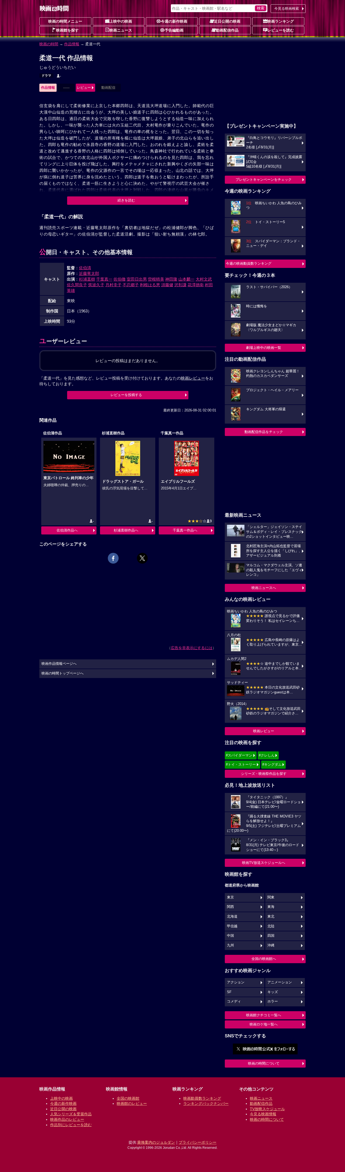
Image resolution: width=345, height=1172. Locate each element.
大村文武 (204, 279)
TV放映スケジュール (267, 1109)
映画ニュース (120, 30)
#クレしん (267, 755)
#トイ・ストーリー (241, 764)
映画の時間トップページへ (63, 673)
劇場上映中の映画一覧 (263, 348)
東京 (230, 897)
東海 (270, 907)
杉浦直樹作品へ (126, 530)
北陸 (270, 926)
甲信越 (232, 926)
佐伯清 (85, 267)
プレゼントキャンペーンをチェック (264, 180)
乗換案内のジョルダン (156, 1142)
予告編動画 (174, 30)
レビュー (84, 88)
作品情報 (71, 44)
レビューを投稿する (126, 395)
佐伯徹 (119, 279)
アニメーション (279, 982)
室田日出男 (137, 279)
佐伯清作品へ (67, 530)
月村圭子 (113, 284)
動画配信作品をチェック (263, 432)
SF (229, 992)
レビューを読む (280, 30)
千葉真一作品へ (185, 530)
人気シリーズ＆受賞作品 (71, 1114)
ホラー (272, 1001)
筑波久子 (96, 284)
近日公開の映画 (227, 21)
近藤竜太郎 (89, 273)
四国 (270, 936)
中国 (230, 936)
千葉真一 (104, 279)
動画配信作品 (227, 30)
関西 (230, 907)
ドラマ (46, 75)
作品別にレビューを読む (71, 1125)
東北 (270, 916)
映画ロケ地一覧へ (264, 1024)
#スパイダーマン (239, 755)
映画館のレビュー (132, 1103)
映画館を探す (67, 30)
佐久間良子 (77, 284)
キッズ (272, 992)
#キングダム (272, 764)
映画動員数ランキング (202, 1098)
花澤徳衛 (196, 284)
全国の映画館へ (263, 959)
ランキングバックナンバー (206, 1103)
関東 (270, 897)
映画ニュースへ (263, 588)
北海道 (232, 916)
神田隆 (171, 279)
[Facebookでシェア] (113, 558)
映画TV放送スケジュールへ (263, 863)
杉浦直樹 (87, 279)
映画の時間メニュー (65, 21)
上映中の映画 (120, 21)
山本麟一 (186, 279)
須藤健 (167, 284)
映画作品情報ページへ (59, 664)
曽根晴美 (156, 279)
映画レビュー (263, 731)
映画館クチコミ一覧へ (263, 1015)
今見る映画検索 (286, 8)
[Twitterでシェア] (142, 558)
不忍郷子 (131, 284)
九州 (230, 945)
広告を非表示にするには (191, 648)
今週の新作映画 (174, 21)
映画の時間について (264, 1063)
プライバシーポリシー (197, 1142)
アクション (235, 982)
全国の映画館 (128, 1098)
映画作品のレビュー (67, 1119)
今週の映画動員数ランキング (248, 263)
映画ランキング (280, 21)
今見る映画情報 (263, 1114)
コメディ (234, 1001)
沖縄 (270, 945)
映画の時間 (48, 44)
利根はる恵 (150, 284)
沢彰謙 (180, 284)
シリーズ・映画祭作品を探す (264, 774)
